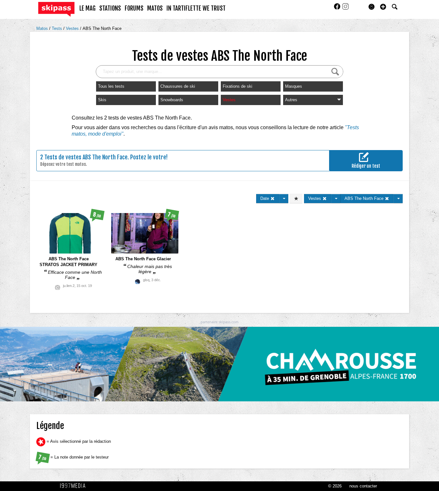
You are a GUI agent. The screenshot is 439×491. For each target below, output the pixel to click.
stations (110, 8)
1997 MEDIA (74, 485)
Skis (102, 99)
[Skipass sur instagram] (345, 8)
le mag (87, 8)
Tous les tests (111, 86)
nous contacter (363, 486)
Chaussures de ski (177, 86)
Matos (42, 28)
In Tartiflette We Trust (196, 8)
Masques (293, 86)
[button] (383, 6)
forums (134, 8)
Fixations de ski (237, 86)
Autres (291, 99)
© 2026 (335, 486)
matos (155, 8)
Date (265, 198)
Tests (57, 28)
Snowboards (171, 99)
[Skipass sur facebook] (338, 8)
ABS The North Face (102, 28)
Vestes (73, 28)
